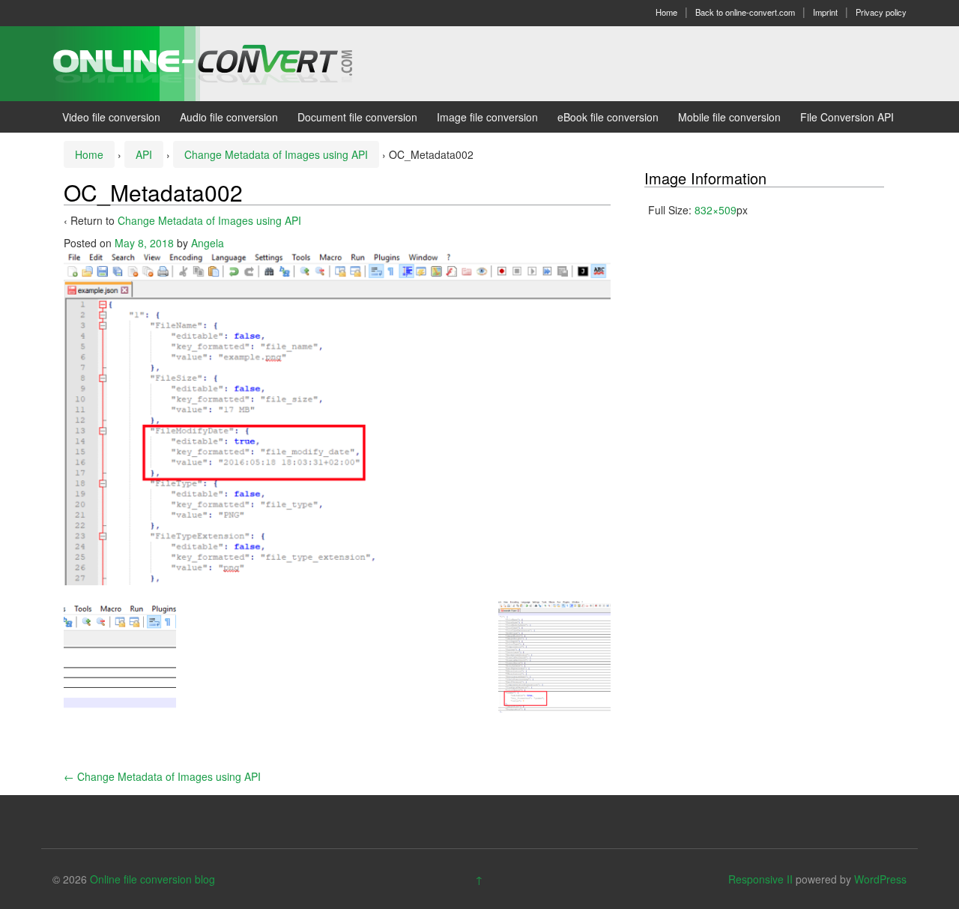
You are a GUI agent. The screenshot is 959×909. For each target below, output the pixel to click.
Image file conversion (487, 116)
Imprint (825, 12)
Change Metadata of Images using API (276, 154)
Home (666, 12)
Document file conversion (357, 116)
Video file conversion (111, 116)
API (144, 154)
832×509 (715, 209)
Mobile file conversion (729, 116)
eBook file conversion (608, 116)
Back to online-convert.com (745, 12)
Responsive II (760, 879)
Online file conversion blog (152, 879)
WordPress (880, 879)
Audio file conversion (229, 116)
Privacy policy (881, 12)
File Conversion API (847, 116)
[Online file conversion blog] (225, 62)
